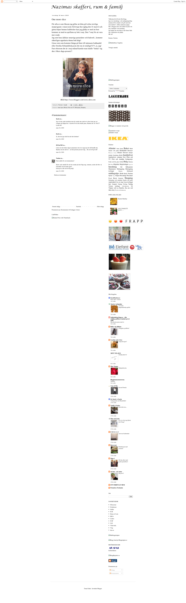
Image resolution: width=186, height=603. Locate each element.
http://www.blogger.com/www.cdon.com (80, 100)
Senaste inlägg (56, 206)
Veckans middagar (114, 186)
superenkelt (112, 182)
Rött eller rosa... (123, 407)
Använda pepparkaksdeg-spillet (124, 306)
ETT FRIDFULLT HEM (118, 485)
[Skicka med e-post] (74, 105)
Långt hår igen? (123, 341)
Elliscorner (113, 505)
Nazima (58, 158)
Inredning (112, 166)
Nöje (114, 175)
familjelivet (128, 154)
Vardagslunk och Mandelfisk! (118, 401)
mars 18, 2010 (60, 128)
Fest (124, 157)
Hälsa (112, 164)
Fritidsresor (113, 507)
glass (118, 162)
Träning (120, 184)
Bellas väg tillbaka (116, 327)
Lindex (112, 519)
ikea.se (112, 530)
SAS (111, 523)
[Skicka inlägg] (71, 105)
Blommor (130, 150)
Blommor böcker (112, 152)
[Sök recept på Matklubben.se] (115, 43)
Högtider (116, 164)
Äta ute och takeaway (120, 190)
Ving (111, 528)
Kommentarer (115, 573)
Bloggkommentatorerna (117, 380)
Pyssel (110, 178)
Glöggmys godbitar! (124, 328)
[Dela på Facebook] (80, 105)
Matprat (120, 171)
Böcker (65, 107)
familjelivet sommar (115, 157)
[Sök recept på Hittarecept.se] (113, 80)
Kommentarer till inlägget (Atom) (70, 210)
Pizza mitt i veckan (116, 299)
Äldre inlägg (100, 206)
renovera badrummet (124, 433)
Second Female (123, 387)
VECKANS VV (123, 355)
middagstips (113, 173)
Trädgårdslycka (123, 368)
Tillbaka (113, 381)
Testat (125, 182)
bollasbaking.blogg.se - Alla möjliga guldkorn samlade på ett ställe (120, 318)
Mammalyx (112, 169)
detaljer (131, 152)
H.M (111, 512)
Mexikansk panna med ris (117, 322)
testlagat (130, 182)
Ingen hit (131, 164)
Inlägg (113, 570)
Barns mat (114, 445)
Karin (58, 119)
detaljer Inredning (113, 155)
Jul (121, 167)
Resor (115, 178)
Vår (132, 186)
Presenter (130, 175)
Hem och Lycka (115, 419)
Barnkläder (123, 150)
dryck (121, 155)
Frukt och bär (112, 162)
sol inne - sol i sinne (116, 472)
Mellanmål (130, 171)
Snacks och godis (128, 180)
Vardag (130, 184)
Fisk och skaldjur (118, 159)
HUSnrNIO (59, 145)
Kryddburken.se (115, 298)
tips (109, 184)
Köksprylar (129, 167)
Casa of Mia (114, 386)
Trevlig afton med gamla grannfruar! (123, 461)
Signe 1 (113, 458)
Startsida (78, 206)
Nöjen (117, 175)
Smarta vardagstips (116, 304)
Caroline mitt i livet (116, 340)
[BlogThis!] (76, 105)
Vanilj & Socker (115, 405)
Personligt (123, 175)
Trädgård (114, 184)
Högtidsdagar (124, 164)
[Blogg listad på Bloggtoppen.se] (117, 540)
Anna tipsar (60, 107)
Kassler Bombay (122, 199)
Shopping (83, 107)
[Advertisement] (78, 191)
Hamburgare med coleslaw (123, 447)
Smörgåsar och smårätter (115, 180)
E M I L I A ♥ (115, 432)
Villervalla (113, 525)
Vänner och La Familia (116, 188)
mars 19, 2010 (60, 171)
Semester (120, 178)
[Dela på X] (78, 105)
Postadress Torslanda (117, 488)
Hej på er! (121, 473)
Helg (126, 161)
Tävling (125, 184)
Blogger (99, 588)
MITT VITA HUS (116, 353)
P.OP (111, 521)
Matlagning (77, 107)
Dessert (125, 152)
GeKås (112, 509)
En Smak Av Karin (116, 399)
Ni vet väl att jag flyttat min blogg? (125, 421)
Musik (125, 173)
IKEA (112, 516)
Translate (121, 91)
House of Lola (114, 514)
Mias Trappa (114, 366)
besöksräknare (112, 550)
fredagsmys (129, 159)
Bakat (126, 148)
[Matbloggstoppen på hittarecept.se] (113, 535)
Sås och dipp (119, 182)
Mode (121, 173)
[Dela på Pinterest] (82, 105)
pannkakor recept (113, 132)
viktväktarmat (125, 186)
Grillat (121, 162)
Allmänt (111, 148)
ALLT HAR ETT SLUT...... (123, 209)
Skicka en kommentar (60, 175)
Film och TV (71, 107)
